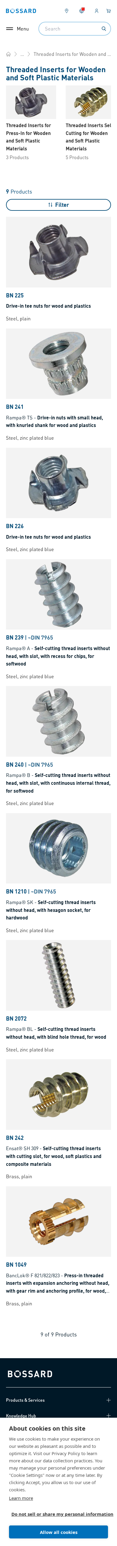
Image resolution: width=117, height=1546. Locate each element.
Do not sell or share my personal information (56, 1514)
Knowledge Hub (21, 1415)
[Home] (8, 54)
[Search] (103, 28)
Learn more (21, 1498)
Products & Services (25, 1400)
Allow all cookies (58, 1532)
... (22, 54)
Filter (62, 204)
